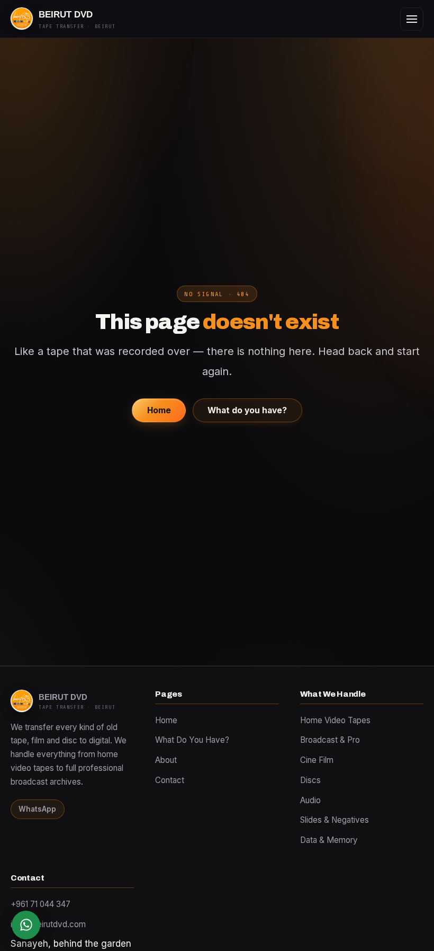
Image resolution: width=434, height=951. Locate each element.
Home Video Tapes (335, 720)
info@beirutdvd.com (48, 924)
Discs (310, 780)
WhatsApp (37, 809)
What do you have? (247, 410)
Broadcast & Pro (330, 740)
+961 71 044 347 (40, 904)
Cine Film (316, 760)
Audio (310, 800)
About (166, 760)
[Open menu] (411, 19)
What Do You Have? (192, 740)
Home (159, 410)
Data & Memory (329, 840)
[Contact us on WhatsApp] (26, 925)
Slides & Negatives (334, 820)
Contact (169, 780)
